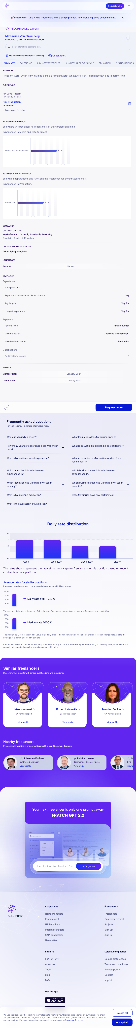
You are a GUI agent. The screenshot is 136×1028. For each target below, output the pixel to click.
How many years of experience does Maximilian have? (32, 447)
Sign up (108, 929)
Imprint (108, 980)
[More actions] (6, 407)
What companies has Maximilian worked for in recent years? (96, 460)
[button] (57, 55)
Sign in (108, 935)
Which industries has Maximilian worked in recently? (29, 484)
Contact (108, 974)
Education (105, 63)
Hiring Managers (54, 913)
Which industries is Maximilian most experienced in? (26, 472)
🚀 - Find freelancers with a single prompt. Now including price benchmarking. (63, 17)
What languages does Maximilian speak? (94, 437)
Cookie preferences (115, 958)
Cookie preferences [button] (74, 1020)
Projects (108, 924)
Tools (48, 969)
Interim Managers (54, 929)
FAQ (47, 980)
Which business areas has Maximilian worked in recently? (97, 484)
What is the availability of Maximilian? (27, 503)
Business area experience (80, 63)
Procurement (52, 919)
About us (50, 964)
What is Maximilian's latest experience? (28, 458)
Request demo (115, 6)
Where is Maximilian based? (21, 437)
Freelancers (110, 913)
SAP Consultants (54, 935)
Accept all (122, 1022)
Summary (9, 63)
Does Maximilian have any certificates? (93, 494)
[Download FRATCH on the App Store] (55, 1000)
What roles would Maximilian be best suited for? (98, 445)
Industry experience (48, 63)
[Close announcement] (122, 17)
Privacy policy (112, 969)
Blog (47, 974)
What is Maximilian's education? (24, 494)
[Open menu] (129, 6)
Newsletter (51, 940)
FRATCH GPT (52, 958)
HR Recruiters (52, 924)
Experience (26, 63)
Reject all (122, 1013)
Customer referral (114, 919)
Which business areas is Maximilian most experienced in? (94, 472)
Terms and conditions (116, 964)
